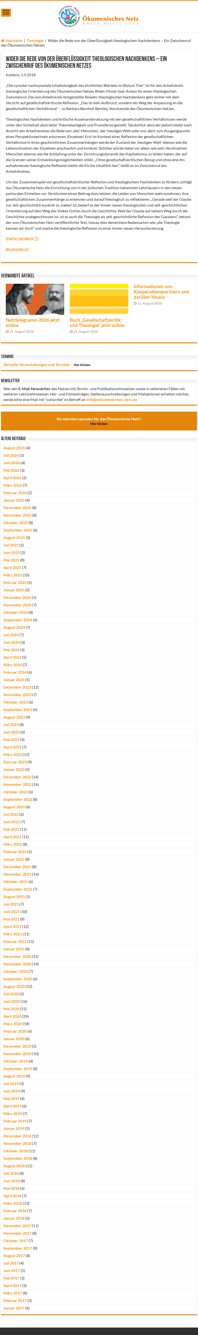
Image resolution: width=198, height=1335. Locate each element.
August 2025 (14, 537)
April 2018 (12, 1195)
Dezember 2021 (17, 866)
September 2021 (17, 889)
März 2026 (12, 485)
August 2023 (14, 717)
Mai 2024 (11, 649)
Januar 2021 (13, 949)
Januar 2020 (13, 1038)
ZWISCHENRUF (20, 238)
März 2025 (12, 575)
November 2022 (17, 784)
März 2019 (12, 1113)
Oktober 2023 (15, 702)
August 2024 (14, 627)
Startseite (13, 40)
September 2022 (17, 799)
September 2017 (17, 1248)
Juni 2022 (11, 821)
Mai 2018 (11, 1188)
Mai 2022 (11, 829)
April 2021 (12, 926)
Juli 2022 (11, 814)
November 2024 (17, 604)
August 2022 (14, 806)
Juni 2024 (11, 642)
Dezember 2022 (17, 777)
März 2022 (12, 844)
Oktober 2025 (15, 522)
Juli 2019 (11, 1083)
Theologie (35, 40)
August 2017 (14, 1255)
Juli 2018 (11, 1173)
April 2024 (12, 657)
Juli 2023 (11, 724)
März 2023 (12, 754)
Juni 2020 (11, 1001)
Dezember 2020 (17, 956)
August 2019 (14, 1076)
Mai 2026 (11, 470)
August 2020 (14, 986)
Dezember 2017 (17, 1225)
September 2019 (17, 1068)
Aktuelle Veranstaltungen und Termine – (46, 364)
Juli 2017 (11, 1263)
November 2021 (17, 874)
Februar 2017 (15, 1300)
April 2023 (12, 747)
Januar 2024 (13, 679)
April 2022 (12, 836)
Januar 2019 (13, 1128)
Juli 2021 (11, 904)
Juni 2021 (11, 911)
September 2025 (17, 530)
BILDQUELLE (17, 249)
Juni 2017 (11, 1270)
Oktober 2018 (15, 1150)
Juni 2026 (11, 462)
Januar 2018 (13, 1218)
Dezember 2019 (17, 1046)
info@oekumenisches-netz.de (111, 399)
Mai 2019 (11, 1098)
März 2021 (12, 934)
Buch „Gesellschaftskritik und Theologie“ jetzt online (97, 322)
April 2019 (12, 1106)
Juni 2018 (11, 1180)
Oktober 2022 (15, 791)
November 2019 (17, 1053)
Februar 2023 (15, 762)
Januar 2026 (13, 500)
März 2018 (12, 1203)
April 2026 (12, 477)
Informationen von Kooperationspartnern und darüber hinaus (161, 292)
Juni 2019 (11, 1091)
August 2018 (14, 1165)
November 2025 (17, 515)
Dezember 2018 (17, 1136)
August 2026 (14, 447)
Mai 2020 (11, 1008)
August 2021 (14, 896)
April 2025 (12, 567)
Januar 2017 (13, 1308)
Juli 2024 (11, 634)
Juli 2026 (11, 455)
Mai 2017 (11, 1278)
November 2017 (17, 1233)
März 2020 (12, 1023)
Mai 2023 (11, 739)
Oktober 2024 (15, 612)
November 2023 (17, 694)
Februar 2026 (15, 492)
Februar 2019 (15, 1121)
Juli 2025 (11, 545)
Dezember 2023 (17, 687)
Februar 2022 (15, 851)
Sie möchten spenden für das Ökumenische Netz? (99, 421)
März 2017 (12, 1293)
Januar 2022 (13, 859)
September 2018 (17, 1158)
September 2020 (17, 978)
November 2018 (17, 1143)
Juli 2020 (11, 993)
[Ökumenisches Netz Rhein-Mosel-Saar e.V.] (99, 15)
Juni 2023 (11, 732)
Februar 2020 (15, 1031)
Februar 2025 (15, 582)
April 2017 (12, 1285)
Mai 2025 (11, 560)
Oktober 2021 (15, 881)
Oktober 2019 (15, 1061)
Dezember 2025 (17, 507)
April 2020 (12, 1016)
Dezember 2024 (17, 597)
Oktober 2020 (15, 971)
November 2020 (17, 963)
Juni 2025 (11, 552)
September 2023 (17, 709)
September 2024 (17, 619)
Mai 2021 (11, 919)
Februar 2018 (15, 1210)
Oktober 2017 (15, 1240)
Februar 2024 (15, 672)
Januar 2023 (13, 769)
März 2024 (12, 664)
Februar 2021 (15, 941)
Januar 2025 (13, 590)
